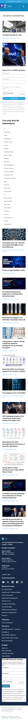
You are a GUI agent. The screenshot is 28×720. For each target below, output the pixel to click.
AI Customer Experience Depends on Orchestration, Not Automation (12, 294)
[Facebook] (17, 582)
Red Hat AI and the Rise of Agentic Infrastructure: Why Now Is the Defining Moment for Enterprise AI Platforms (13, 522)
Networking (7, 204)
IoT (5, 194)
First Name (5, 79)
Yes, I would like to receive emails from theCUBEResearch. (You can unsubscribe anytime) (11, 87)
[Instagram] (22, 582)
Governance (7, 188)
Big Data (6, 148)
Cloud (5, 135)
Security (6, 214)
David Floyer (5, 38)
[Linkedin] (12, 582)
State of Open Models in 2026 (13, 270)
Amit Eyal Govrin (6, 250)
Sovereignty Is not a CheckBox (14, 393)
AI (4, 129)
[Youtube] (3, 582)
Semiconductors (8, 217)
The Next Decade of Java (12, 35)
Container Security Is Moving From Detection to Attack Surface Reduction (13, 496)
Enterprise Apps (8, 175)
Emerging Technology (10, 178)
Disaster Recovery (9, 168)
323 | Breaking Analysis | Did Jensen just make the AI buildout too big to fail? (13, 418)
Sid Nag (4, 273)
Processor (6, 211)
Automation (7, 132)
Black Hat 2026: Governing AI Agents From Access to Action (13, 370)
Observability (7, 208)
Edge (5, 181)
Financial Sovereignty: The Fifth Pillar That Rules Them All (13, 319)
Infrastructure (7, 191)
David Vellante (16, 250)
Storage (6, 221)
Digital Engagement (9, 165)
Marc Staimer (5, 350)
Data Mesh (7, 162)
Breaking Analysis (9, 152)
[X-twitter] (8, 582)
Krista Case (5, 374)
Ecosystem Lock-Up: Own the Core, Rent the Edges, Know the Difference (13, 245)
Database (6, 158)
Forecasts (6, 185)
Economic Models (9, 171)
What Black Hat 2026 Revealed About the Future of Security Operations (13, 444)
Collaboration (7, 138)
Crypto (6, 145)
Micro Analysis (8, 201)
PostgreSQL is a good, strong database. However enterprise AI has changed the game (13, 344)
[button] (2, 6)
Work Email (5, 73)
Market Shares (8, 198)
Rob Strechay (5, 528)
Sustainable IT (8, 224)
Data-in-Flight (8, 155)
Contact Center (8, 142)
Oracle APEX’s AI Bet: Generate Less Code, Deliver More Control (13, 470)
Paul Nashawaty (6, 299)
